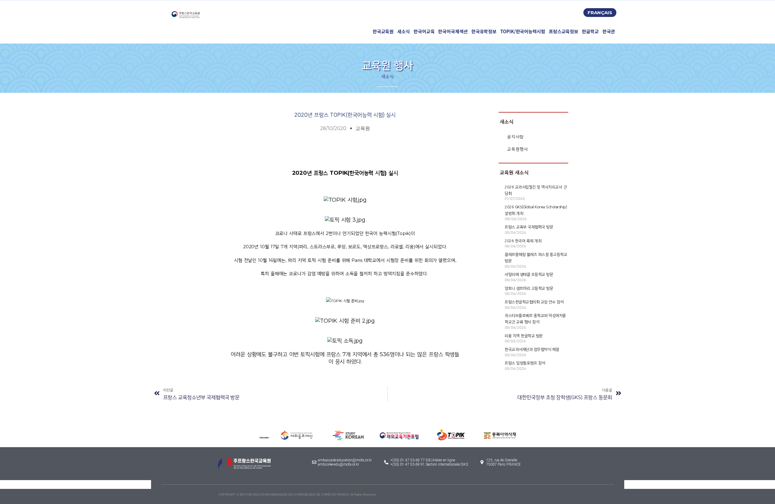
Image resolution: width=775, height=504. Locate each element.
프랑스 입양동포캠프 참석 (525, 363)
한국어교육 (424, 31)
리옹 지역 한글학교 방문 (524, 336)
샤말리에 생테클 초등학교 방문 (529, 274)
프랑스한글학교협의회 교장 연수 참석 (534, 302)
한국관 (608, 31)
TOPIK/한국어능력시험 (522, 31)
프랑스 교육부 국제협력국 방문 (529, 227)
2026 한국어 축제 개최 (523, 241)
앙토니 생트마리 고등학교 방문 (529, 288)
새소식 (403, 31)
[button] (599, 12)
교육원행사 (517, 149)
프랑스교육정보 (563, 31)
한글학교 (590, 31)
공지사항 (515, 137)
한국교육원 (383, 31)
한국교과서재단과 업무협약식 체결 (532, 349)
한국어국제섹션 (452, 31)
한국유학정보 (483, 31)
